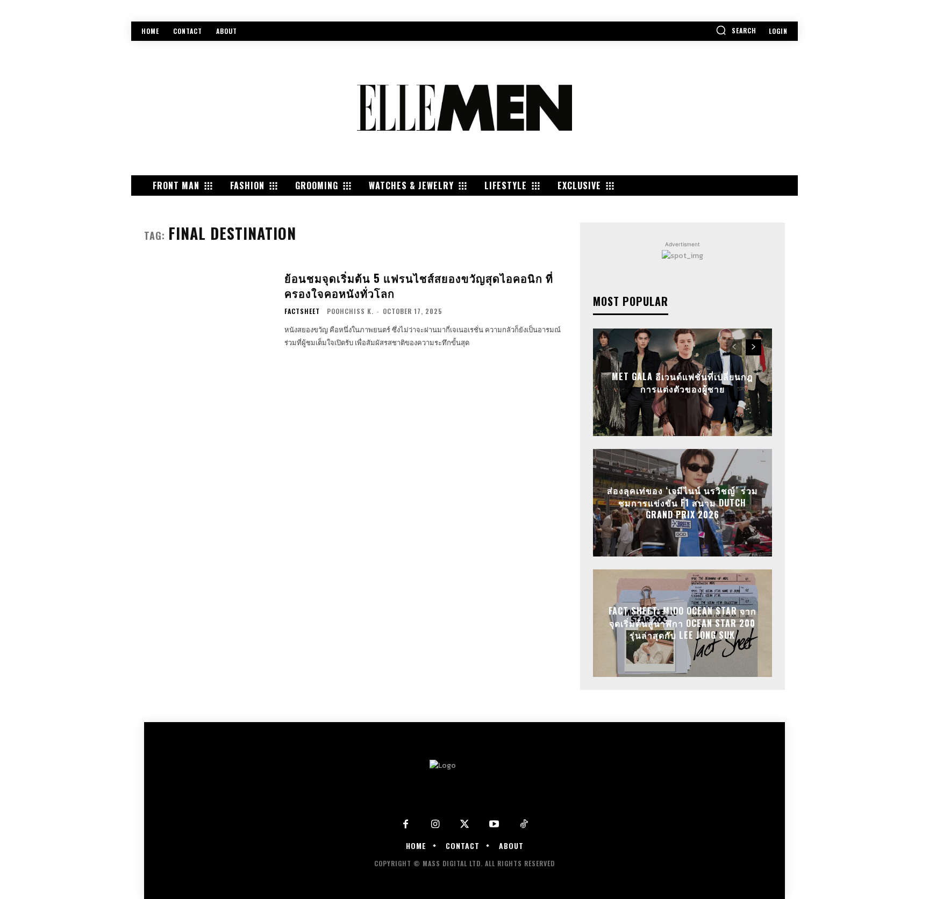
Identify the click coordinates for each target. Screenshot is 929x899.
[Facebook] (406, 824)
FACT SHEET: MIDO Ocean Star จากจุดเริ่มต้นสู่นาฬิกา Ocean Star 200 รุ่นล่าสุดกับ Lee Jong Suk (682, 623)
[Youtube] (494, 824)
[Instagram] (435, 824)
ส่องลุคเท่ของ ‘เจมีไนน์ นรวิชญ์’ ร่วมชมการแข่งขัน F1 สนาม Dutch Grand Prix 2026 (682, 503)
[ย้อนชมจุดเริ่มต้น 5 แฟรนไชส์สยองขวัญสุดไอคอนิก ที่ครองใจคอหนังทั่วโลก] (207, 310)
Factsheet (302, 311)
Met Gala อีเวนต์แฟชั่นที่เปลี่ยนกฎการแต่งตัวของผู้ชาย (682, 382)
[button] (736, 30)
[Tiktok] (524, 824)
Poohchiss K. (350, 311)
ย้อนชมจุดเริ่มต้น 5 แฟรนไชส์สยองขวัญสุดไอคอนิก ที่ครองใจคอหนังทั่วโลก (418, 285)
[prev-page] (734, 347)
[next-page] (753, 347)
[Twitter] (465, 824)
